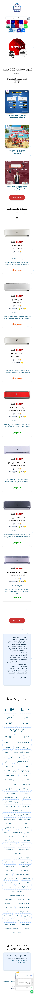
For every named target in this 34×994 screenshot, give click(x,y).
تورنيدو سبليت (25, 924)
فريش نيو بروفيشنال (23, 862)
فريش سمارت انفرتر (10, 771)
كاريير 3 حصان (24, 823)
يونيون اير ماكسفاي (23, 904)
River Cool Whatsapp (31, 991)
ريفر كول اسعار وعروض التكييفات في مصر (17, 7)
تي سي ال (14, 841)
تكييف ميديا (23, 30)
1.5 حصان (7, 742)
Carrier (7, 875)
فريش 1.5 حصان (17, 811)
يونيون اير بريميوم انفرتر (11, 928)
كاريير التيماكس (9, 828)
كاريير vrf (7, 920)
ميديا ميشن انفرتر (10, 806)
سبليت (6, 784)
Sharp (27, 920)
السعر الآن (17, 432)
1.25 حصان (25, 780)
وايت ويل (8, 845)
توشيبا (6, 832)
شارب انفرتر (10, 775)
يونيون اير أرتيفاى (17, 832)
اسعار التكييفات (23, 742)
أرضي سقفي (25, 866)
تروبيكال (18, 920)
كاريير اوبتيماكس (23, 761)
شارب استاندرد (25, 828)
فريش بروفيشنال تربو (22, 875)
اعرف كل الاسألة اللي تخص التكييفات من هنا (19, 961)
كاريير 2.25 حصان (24, 789)
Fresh (7, 858)
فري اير (25, 766)
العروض (13, 982)
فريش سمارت (25, 771)
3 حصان (25, 775)
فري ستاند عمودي (23, 747)
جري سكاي (8, 904)
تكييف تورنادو (21, 26)
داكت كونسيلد (26, 841)
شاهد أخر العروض (17, 620)
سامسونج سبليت (17, 932)
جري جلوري (26, 798)
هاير (5, 757)
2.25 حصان (10, 766)
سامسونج (7, 747)
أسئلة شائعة (6, 982)
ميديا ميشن (25, 806)
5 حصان (25, 793)
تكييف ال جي (8, 22)
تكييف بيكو (10, 30)
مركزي (14, 784)
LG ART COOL (10, 793)
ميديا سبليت (26, 916)
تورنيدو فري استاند (10, 924)
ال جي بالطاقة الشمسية (17, 895)
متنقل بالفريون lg (17, 854)
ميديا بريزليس (26, 879)
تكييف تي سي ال (17, 26)
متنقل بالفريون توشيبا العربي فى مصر (17, 815)
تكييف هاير (19, 30)
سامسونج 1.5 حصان (23, 887)
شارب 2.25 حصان (10, 780)
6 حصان (27, 928)
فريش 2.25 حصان (24, 849)
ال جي (10, 716)
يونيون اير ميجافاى (24, 908)
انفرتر (28, 757)
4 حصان (28, 832)
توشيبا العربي (24, 845)
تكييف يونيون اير (25, 26)
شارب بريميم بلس (24, 883)
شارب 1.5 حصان (16, 757)
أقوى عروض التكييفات (17, 79)
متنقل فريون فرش (24, 819)
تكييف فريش (25, 22)
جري (25, 716)
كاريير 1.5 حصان (9, 866)
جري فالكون (9, 870)
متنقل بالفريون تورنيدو (21, 752)
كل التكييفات (17, 730)
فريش (9, 709)
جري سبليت (8, 887)
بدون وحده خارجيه (17, 891)
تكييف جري (21, 22)
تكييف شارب (17, 22)
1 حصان (7, 761)
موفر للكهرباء (10, 836)
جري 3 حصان (8, 908)
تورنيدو (8, 736)
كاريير (25, 709)
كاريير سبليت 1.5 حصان (11, 798)
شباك (27, 802)
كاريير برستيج (8, 899)
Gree (5, 841)
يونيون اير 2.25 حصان (11, 802)
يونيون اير (24, 737)
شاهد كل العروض (17, 197)
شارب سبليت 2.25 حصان (17, 69)
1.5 (4, 916)
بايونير (7, 862)
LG (10, 916)
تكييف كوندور (13, 26)
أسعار (7, 912)
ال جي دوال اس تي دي (10, 879)
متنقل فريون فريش (9, 819)
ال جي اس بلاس (23, 912)
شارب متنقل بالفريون (24, 899)
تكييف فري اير (8, 26)
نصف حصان (9, 823)
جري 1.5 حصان (24, 870)
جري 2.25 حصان (9, 849)
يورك (6, 752)
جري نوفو (25, 836)
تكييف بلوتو (15, 30)
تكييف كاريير (13, 22)
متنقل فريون (9, 789)
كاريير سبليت (8, 883)
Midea (17, 916)
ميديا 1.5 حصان (25, 784)
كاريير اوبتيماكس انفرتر (22, 858)
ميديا (25, 723)
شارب (9, 723)
